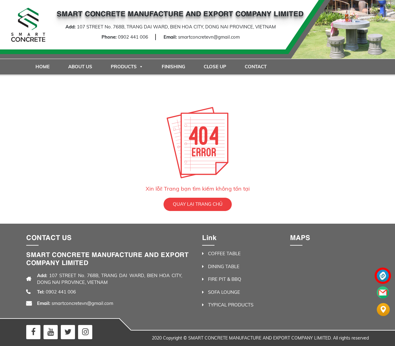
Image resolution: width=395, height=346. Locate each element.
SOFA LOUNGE (224, 292)
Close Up (215, 67)
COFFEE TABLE (224, 253)
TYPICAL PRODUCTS (230, 305)
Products (124, 67)
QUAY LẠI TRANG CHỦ (197, 204)
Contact (256, 67)
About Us (80, 67)
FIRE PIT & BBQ (224, 279)
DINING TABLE (223, 266)
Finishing (173, 67)
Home (42, 67)
